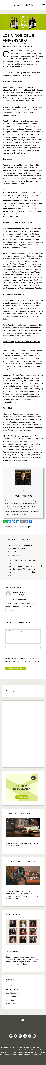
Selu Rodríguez (12, 993)
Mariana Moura (11, 996)
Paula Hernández (23, 495)
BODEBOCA (15, 527)
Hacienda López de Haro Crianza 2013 (18, 223)
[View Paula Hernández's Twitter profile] (23, 489)
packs (30, 527)
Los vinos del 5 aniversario (18, 38)
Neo (41, 325)
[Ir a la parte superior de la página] (23, 1021)
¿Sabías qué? (13, 46)
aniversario (6, 527)
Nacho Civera (11, 986)
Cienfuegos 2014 (9, 159)
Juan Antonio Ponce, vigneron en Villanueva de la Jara (23, 566)
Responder (12, 610)
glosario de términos (19, 843)
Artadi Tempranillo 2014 (12, 81)
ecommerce (23, 527)
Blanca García (11, 1004)
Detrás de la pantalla (25, 46)
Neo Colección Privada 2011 (14, 294)
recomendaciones (8, 529)
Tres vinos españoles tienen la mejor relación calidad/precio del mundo (20, 545)
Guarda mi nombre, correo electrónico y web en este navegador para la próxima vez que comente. (22, 660)
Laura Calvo (10, 1000)
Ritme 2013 (7, 408)
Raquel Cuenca (12, 989)
